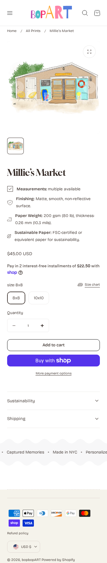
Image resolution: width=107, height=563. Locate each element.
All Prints (33, 31)
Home (12, 31)
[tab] (15, 146)
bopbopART (31, 560)
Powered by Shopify (58, 560)
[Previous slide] (17, 87)
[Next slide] (89, 87)
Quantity (15, 313)
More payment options (54, 373)
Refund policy (17, 533)
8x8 (16, 297)
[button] (9, 12)
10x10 (39, 297)
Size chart (92, 284)
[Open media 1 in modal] (89, 51)
